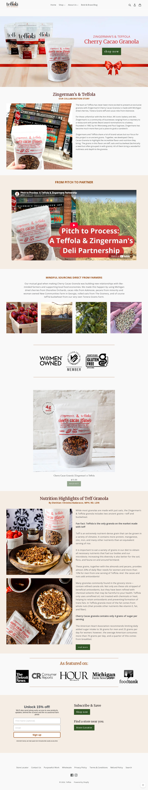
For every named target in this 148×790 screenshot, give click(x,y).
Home (53, 4)
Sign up (37, 734)
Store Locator (22, 767)
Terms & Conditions (99, 767)
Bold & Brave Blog (89, 4)
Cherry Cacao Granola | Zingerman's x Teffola (74, 475)
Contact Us (36, 767)
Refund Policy (116, 767)
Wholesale (67, 767)
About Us (72, 4)
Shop (61, 4)
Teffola (68, 782)
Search (129, 767)
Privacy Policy (80, 767)
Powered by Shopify (81, 782)
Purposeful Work (51, 767)
